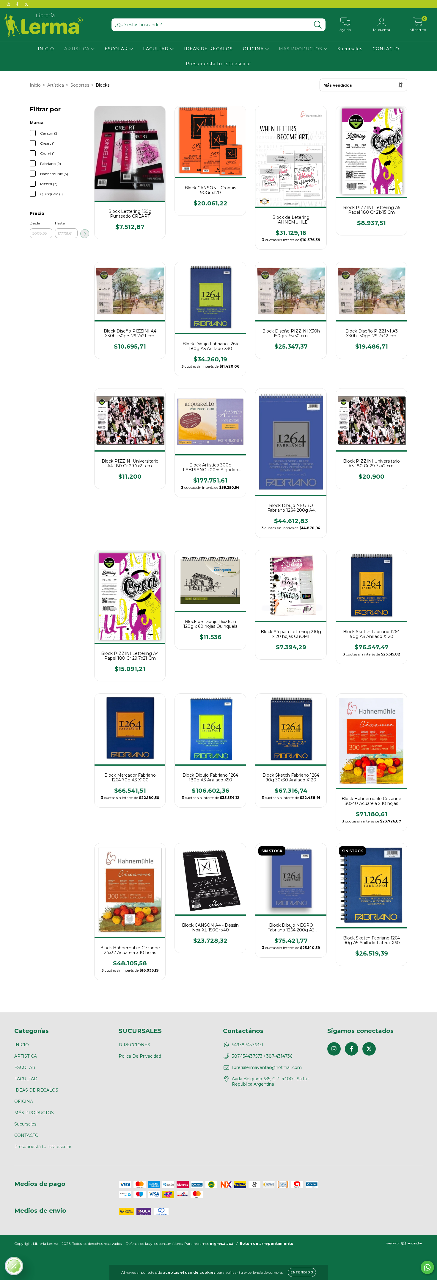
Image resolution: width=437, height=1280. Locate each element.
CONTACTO (385, 48)
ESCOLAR (117, 48)
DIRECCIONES (134, 1045)
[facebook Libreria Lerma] (17, 4)
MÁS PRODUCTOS (301, 48)
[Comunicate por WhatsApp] (427, 1267)
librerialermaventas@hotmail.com (267, 1067)
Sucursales (349, 48)
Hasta (60, 223)
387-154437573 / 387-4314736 (262, 1056)
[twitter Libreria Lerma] (26, 4)
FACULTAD (156, 48)
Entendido (301, 1272)
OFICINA (254, 48)
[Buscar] (318, 25)
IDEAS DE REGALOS (208, 48)
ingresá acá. (222, 1243)
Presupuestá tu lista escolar (218, 63)
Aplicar (84, 233)
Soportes (79, 85)
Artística (55, 85)
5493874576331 (247, 1045)
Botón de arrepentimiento (266, 1243)
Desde (35, 223)
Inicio (35, 85)
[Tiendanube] (404, 1244)
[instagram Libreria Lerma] (8, 4)
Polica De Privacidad (140, 1056)
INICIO (46, 48)
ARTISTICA (77, 48)
